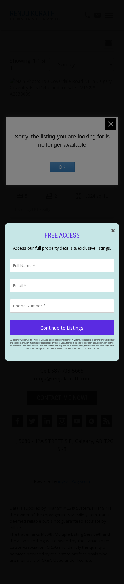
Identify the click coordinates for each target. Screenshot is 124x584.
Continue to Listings (62, 328)
